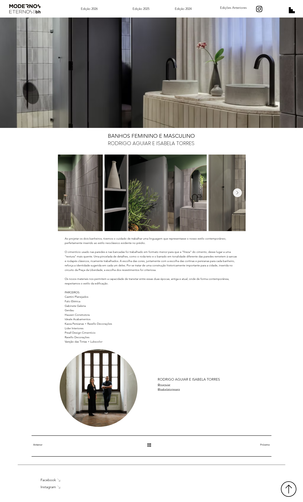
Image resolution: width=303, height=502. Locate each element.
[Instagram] (259, 9)
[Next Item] (237, 192)
